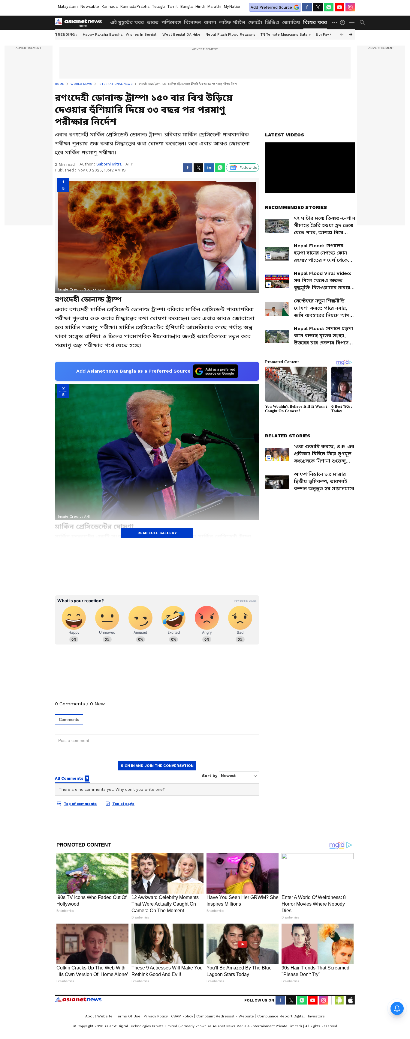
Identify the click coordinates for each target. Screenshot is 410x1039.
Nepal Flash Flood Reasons (230, 34)
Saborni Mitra (109, 164)
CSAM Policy (182, 1016)
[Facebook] (307, 7)
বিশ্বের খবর (315, 22)
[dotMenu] (335, 22)
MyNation (233, 6)
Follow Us (248, 167)
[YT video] (339, 7)
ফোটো (255, 22)
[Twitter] (318, 7)
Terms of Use (128, 1016)
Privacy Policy (156, 1016)
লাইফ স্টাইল (232, 22)
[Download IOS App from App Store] (350, 1000)
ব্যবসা (210, 22)
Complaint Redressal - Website (225, 1016)
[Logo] (80, 22)
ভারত (152, 22)
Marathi (214, 6)
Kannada (109, 6)
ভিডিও (272, 22)
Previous (341, 34)
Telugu (158, 6)
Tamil (172, 6)
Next (350, 34)
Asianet (78, 999)
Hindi (200, 6)
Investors (316, 1016)
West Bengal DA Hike (181, 34)
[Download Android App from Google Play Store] (339, 1000)
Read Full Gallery (157, 533)
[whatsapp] (328, 7)
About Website (99, 1016)
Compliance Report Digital (281, 1016)
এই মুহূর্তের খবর (127, 22)
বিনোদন (192, 22)
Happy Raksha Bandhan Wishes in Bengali (120, 34)
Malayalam (68, 6)
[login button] (344, 22)
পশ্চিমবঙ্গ (171, 22)
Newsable (89, 6)
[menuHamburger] (352, 22)
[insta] (350, 7)
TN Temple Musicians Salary (286, 34)
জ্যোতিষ (291, 22)
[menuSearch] (362, 22)
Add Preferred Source (271, 7)
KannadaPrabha (134, 6)
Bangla (186, 6)
